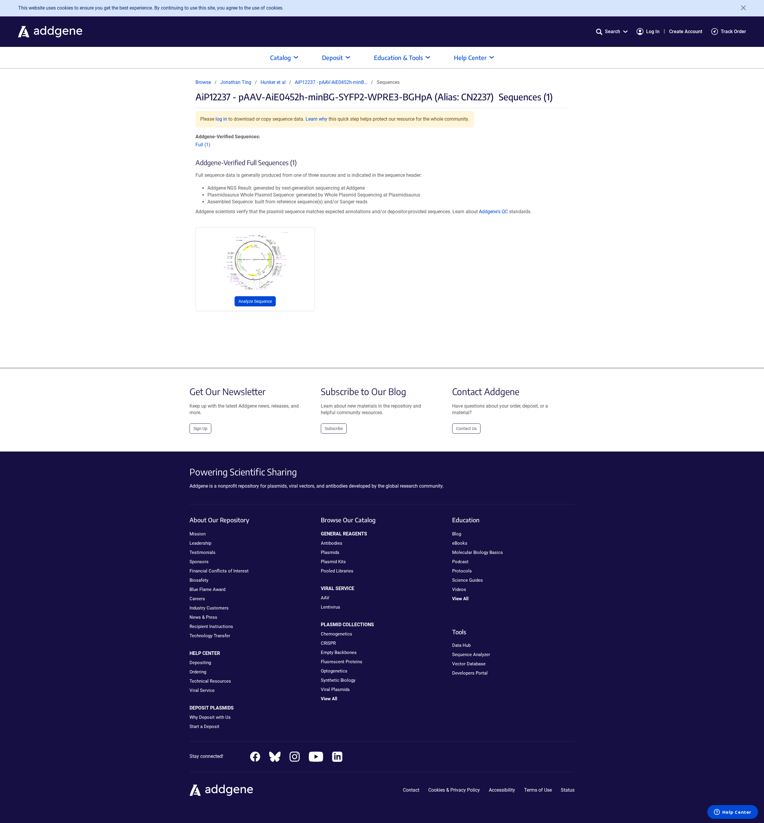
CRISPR (328, 643)
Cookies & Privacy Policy (454, 790)
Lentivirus (330, 607)
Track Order (733, 31)
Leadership (200, 543)
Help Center (470, 57)
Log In (653, 31)
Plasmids (330, 552)
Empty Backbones (339, 652)
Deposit (332, 57)
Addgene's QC (493, 211)
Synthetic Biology (338, 680)
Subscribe (334, 428)
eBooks (459, 543)
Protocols (462, 571)
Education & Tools (398, 57)
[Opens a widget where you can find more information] (732, 812)
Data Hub (461, 645)
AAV (325, 598)
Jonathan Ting (235, 82)
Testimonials (202, 552)
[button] (612, 31)
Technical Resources (210, 681)
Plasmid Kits (333, 561)
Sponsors (199, 561)
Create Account (685, 31)
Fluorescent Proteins (341, 661)
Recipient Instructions (211, 626)
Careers (197, 598)
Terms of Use (538, 790)
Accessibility (502, 790)
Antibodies (331, 543)
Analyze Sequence (255, 301)
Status (567, 790)
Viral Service (202, 690)
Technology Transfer (210, 635)
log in (221, 119)
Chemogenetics (336, 634)
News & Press (203, 617)
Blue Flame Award (207, 589)
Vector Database (469, 664)
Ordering (198, 672)
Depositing (200, 662)
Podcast (460, 561)
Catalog (280, 57)
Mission (198, 534)
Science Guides (467, 580)
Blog (456, 534)
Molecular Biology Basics (477, 552)
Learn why (316, 119)
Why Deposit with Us (210, 717)
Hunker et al (274, 82)
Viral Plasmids (335, 689)
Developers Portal (470, 673)
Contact (411, 790)
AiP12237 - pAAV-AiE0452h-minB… (331, 82)
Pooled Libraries (337, 571)
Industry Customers (209, 608)
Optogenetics (334, 671)
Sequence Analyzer (471, 654)
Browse (203, 82)
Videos (459, 589)
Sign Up (200, 428)
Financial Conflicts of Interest (219, 571)
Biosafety (199, 580)
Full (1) (202, 145)
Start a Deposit (204, 726)
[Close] (741, 7)
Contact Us (466, 428)
